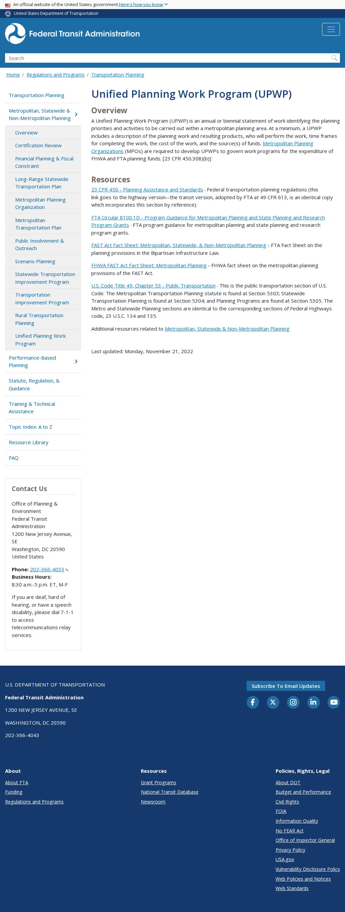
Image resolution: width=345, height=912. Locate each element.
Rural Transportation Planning (39, 319)
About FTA (16, 782)
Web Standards (292, 888)
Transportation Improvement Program (42, 298)
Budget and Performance (303, 792)
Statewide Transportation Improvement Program (45, 278)
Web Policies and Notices (303, 879)
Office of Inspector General (305, 840)
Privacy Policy (290, 850)
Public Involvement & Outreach (39, 244)
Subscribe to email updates (286, 685)
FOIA (281, 811)
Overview (26, 132)
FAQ (14, 457)
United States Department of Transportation (56, 13)
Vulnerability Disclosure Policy (308, 869)
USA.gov (285, 859)
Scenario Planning (35, 261)
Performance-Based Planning (32, 361)
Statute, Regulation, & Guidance (34, 384)
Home (13, 74)
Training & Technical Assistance (32, 407)
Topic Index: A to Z (30, 426)
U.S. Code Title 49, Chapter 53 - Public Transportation (153, 285)
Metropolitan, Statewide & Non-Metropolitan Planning (40, 114)
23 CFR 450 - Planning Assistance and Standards (147, 189)
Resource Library (29, 442)
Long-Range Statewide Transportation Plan (41, 183)
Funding (14, 792)
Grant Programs (158, 782)
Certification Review (38, 145)
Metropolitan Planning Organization (40, 203)
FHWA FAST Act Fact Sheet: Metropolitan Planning (149, 265)
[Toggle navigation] (331, 29)
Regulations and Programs (56, 74)
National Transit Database (169, 792)
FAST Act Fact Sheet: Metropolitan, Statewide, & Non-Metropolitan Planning (178, 245)
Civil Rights (287, 801)
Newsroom (153, 801)
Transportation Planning (117, 74)
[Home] (72, 35)
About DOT (288, 782)
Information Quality (297, 821)
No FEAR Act (290, 830)
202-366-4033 (47, 569)
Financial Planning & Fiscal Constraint (44, 162)
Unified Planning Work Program (40, 339)
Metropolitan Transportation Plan (38, 224)
